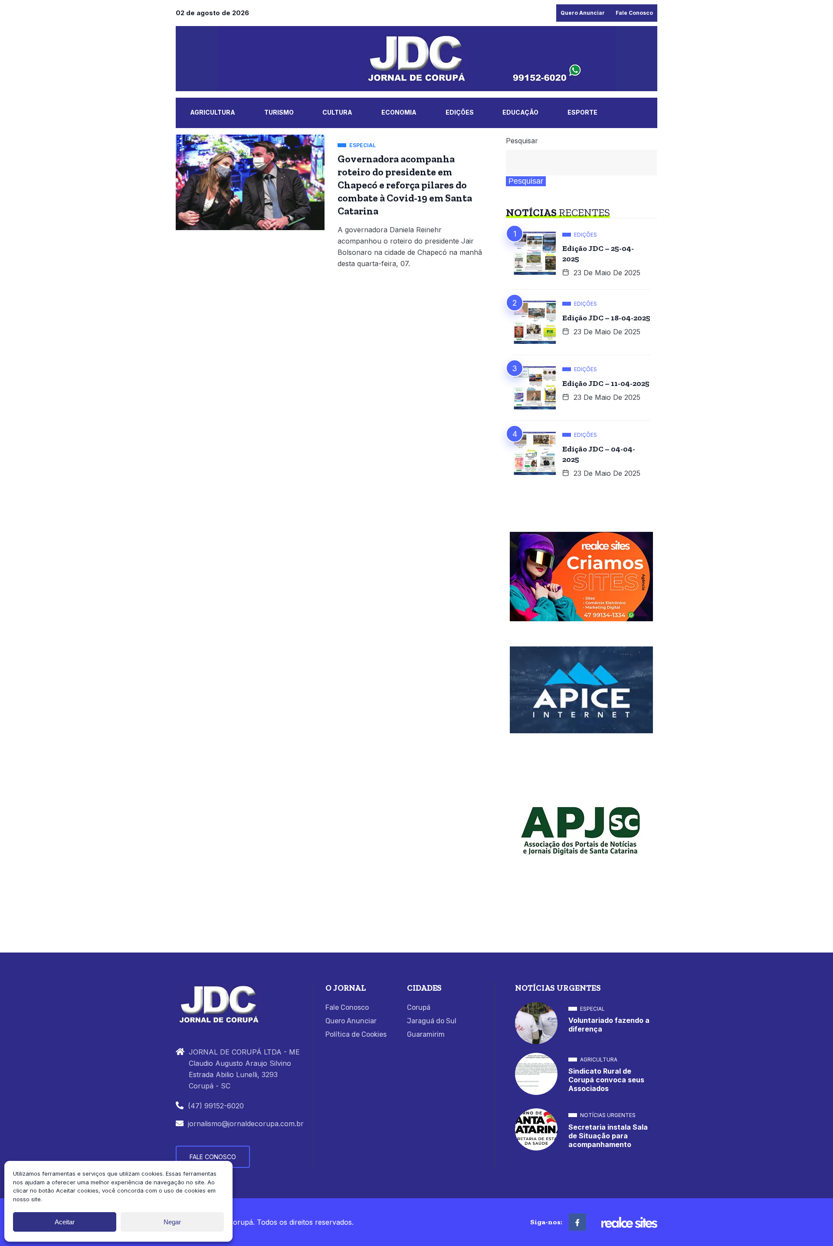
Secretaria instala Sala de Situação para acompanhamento (608, 1136)
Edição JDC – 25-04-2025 (598, 254)
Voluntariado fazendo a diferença (608, 1024)
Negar (172, 1222)
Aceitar (65, 1222)
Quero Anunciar (583, 13)
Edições (460, 112)
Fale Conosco (634, 13)
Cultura (337, 112)
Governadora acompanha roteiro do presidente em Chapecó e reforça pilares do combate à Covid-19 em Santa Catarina (405, 185)
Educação (520, 112)
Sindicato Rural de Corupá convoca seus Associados (606, 1080)
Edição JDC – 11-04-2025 (605, 383)
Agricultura (212, 112)
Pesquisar (522, 140)
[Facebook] (577, 1222)
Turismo (279, 112)
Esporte (582, 112)
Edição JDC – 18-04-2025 (606, 318)
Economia (398, 112)
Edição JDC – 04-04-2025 (598, 454)
